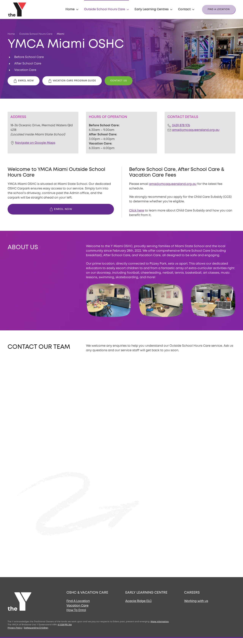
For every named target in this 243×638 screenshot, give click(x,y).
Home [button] (70, 9)
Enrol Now (26, 81)
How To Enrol (76, 610)
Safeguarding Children (36, 628)
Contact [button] (184, 9)
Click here (136, 210)
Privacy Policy (15, 628)
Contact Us (118, 81)
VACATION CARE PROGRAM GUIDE (74, 81)
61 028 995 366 (65, 625)
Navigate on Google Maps (35, 142)
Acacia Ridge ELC (138, 601)
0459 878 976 (181, 125)
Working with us (196, 601)
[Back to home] (18, 9)
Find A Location (78, 601)
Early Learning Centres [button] (152, 9)
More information (160, 622)
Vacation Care (77, 605)
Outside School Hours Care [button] (104, 9)
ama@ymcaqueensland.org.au (195, 130)
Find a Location (219, 9)
